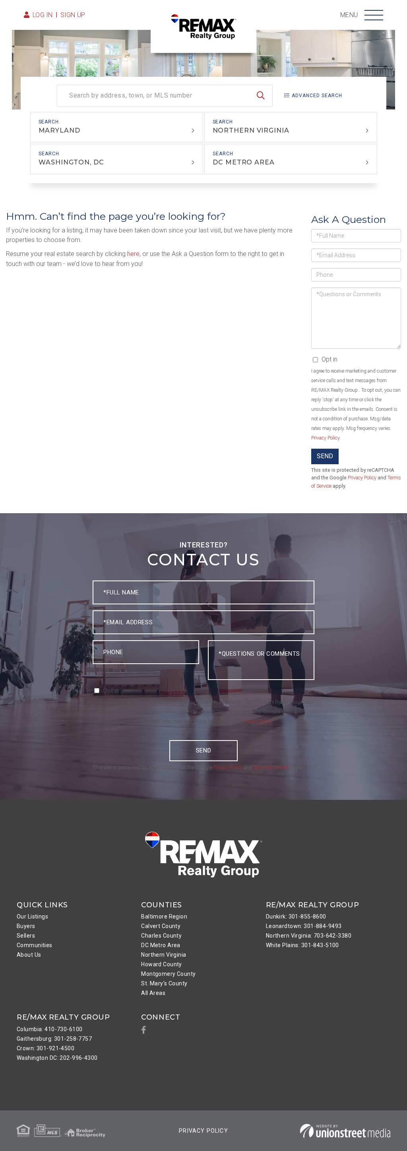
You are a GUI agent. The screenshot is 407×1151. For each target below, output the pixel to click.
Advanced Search (317, 95)
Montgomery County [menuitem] (168, 974)
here (133, 254)
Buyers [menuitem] (26, 926)
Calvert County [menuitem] (160, 926)
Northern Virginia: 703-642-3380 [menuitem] (308, 935)
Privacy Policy (325, 438)
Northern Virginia (251, 130)
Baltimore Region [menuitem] (164, 916)
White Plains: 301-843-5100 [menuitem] (302, 945)
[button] (261, 96)
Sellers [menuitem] (26, 935)
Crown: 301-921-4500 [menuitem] (45, 1048)
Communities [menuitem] (34, 945)
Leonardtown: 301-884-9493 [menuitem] (304, 926)
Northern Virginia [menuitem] (163, 955)
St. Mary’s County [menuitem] (164, 983)
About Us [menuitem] (29, 955)
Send (325, 456)
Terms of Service (270, 767)
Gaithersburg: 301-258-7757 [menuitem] (54, 1039)
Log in (43, 15)
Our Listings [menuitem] (32, 916)
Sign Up (72, 15)
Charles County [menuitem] (161, 935)
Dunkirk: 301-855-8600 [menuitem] (296, 916)
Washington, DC (71, 162)
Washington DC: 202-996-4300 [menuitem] (57, 1058)
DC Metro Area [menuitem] (160, 945)
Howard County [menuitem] (161, 964)
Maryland (59, 130)
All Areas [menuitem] (153, 993)
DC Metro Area (244, 162)
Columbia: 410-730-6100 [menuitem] (49, 1029)
